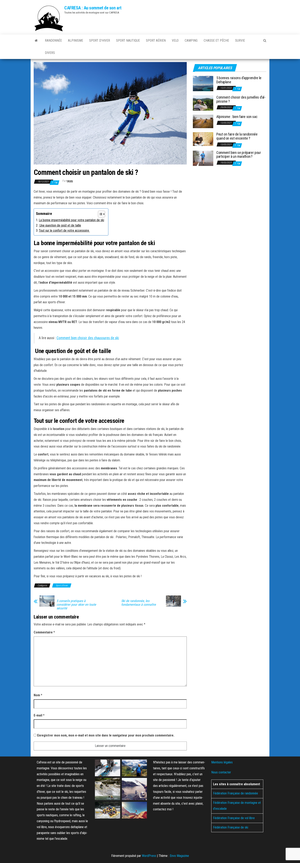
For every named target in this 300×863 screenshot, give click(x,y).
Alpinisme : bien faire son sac (236, 116)
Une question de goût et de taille (60, 225)
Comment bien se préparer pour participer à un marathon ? (238, 154)
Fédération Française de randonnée (235, 793)
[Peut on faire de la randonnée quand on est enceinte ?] (203, 139)
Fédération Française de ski (230, 827)
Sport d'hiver (62, 585)
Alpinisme (75, 40)
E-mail (39, 715)
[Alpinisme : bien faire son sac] (203, 121)
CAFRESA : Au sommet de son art (92, 7)
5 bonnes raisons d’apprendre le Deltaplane (238, 80)
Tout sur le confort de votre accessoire (64, 230)
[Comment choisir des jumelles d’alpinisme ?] (203, 103)
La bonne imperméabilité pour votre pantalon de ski (71, 220)
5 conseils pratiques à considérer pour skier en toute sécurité (76, 604)
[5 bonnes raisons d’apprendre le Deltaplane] (203, 83)
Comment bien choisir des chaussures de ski (88, 338)
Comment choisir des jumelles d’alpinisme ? (241, 99)
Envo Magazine (179, 856)
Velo (175, 40)
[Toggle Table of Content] (99, 214)
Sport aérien (156, 40)
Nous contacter (221, 772)
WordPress (149, 856)
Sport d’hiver (99, 40)
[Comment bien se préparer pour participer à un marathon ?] (203, 158)
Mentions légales (222, 762)
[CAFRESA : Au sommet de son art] (36, 40)
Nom (38, 695)
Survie (240, 40)
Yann (70, 181)
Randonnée (53, 40)
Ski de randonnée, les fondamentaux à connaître (138, 602)
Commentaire (44, 632)
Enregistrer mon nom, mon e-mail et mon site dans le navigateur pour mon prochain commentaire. (105, 735)
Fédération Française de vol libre (234, 818)
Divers (50, 53)
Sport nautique (128, 40)
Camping (191, 40)
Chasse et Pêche (216, 40)
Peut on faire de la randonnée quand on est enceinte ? (237, 136)
